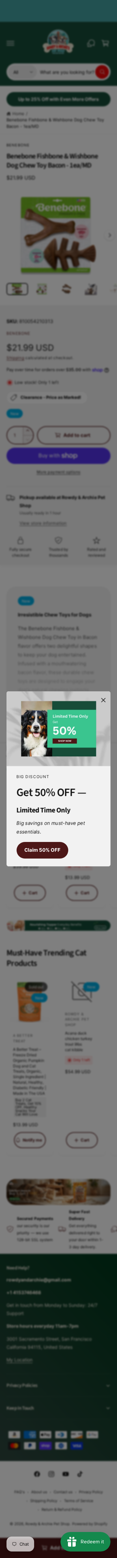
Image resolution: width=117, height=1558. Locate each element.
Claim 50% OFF (42, 850)
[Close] (103, 700)
